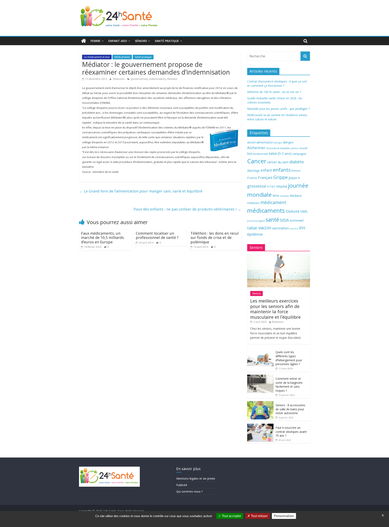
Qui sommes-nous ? (189, 491)
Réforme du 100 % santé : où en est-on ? (274, 92)
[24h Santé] (83, 41)
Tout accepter (231, 516)
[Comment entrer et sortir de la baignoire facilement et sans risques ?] (260, 377)
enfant (266, 170)
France (252, 178)
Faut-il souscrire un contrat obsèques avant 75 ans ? (291, 431)
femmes (296, 170)
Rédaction (119, 79)
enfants (282, 169)
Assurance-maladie (278, 148)
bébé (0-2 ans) (280, 153)
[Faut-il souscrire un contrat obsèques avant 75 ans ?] (260, 426)
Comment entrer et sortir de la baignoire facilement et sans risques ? (289, 384)
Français (265, 177)
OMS (304, 211)
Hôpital (281, 186)
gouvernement (139, 79)
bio (249, 153)
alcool (251, 142)
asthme (295, 148)
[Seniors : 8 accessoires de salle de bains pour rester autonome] (260, 403)
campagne (299, 154)
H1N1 (271, 186)
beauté (303, 148)
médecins (253, 203)
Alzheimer (256, 147)
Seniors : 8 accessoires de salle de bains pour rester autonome (290, 409)
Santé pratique (167, 41)
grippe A (294, 178)
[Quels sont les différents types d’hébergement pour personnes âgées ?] (260, 350)
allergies (288, 142)
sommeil (297, 220)
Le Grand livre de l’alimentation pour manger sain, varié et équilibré (140, 191)
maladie (284, 195)
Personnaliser (284, 516)
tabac (252, 228)
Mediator (172, 79)
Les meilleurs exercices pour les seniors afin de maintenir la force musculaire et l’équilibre (275, 309)
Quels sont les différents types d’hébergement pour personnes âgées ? (289, 358)
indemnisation (157, 79)
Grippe (280, 177)
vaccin (264, 227)
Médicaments (122, 57)
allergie (278, 142)
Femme (95, 41)
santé (272, 219)
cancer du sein (278, 162)
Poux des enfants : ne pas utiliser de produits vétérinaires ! (187, 209)
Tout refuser (259, 516)
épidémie (255, 234)
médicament (273, 202)
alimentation (264, 142)
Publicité (181, 485)
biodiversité (260, 154)
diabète (296, 162)
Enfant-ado (117, 41)
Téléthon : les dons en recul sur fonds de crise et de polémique (214, 237)
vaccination (280, 228)
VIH (302, 228)
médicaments (266, 210)
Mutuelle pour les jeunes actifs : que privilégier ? (278, 109)
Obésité (292, 211)
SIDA (284, 220)
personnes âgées (256, 220)
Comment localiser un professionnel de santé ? (157, 235)
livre (276, 195)
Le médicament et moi (97, 57)
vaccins (294, 228)
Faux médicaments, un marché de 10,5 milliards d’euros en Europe (102, 237)
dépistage (253, 170)
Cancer (256, 161)
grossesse (256, 186)
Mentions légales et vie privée (195, 478)
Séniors (141, 41)
